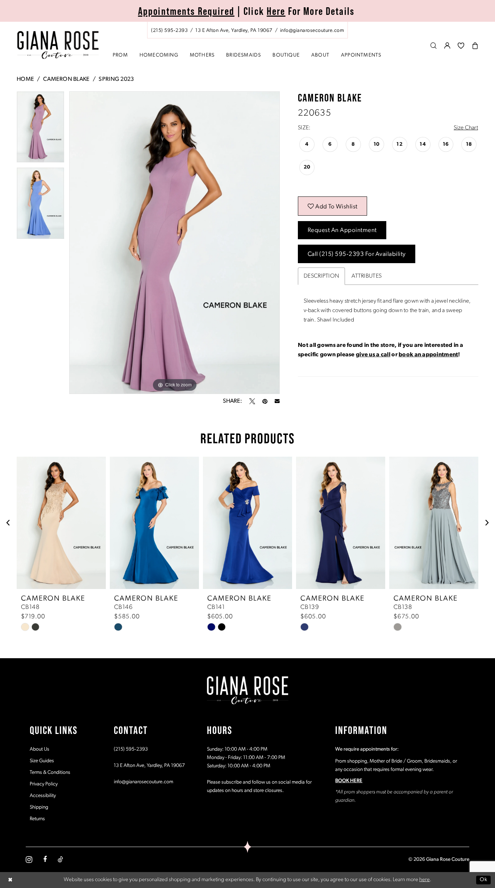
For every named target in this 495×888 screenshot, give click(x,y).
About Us (39, 749)
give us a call (373, 355)
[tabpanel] (40, 129)
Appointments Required (186, 11)
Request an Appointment (342, 230)
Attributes (367, 276)
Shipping (39, 807)
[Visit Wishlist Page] (461, 45)
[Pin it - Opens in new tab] (264, 401)
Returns (37, 819)
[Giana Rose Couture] (58, 45)
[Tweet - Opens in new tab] (252, 401)
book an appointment (428, 355)
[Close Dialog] (10, 880)
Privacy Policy (44, 784)
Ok (483, 880)
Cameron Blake (66, 79)
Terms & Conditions (50, 772)
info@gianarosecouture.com (143, 782)
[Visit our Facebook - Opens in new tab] (45, 859)
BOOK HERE (348, 781)
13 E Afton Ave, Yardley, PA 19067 (149, 765)
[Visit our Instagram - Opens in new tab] (29, 859)
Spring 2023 (116, 79)
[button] (447, 45)
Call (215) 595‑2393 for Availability (357, 254)
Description (321, 276)
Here (276, 11)
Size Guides (42, 761)
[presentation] (61, 523)
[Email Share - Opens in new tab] (277, 401)
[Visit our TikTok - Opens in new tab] (60, 859)
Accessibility (43, 795)
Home (25, 79)
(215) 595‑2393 (131, 749)
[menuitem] (247, 30)
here (424, 880)
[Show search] (434, 45)
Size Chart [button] (466, 128)
